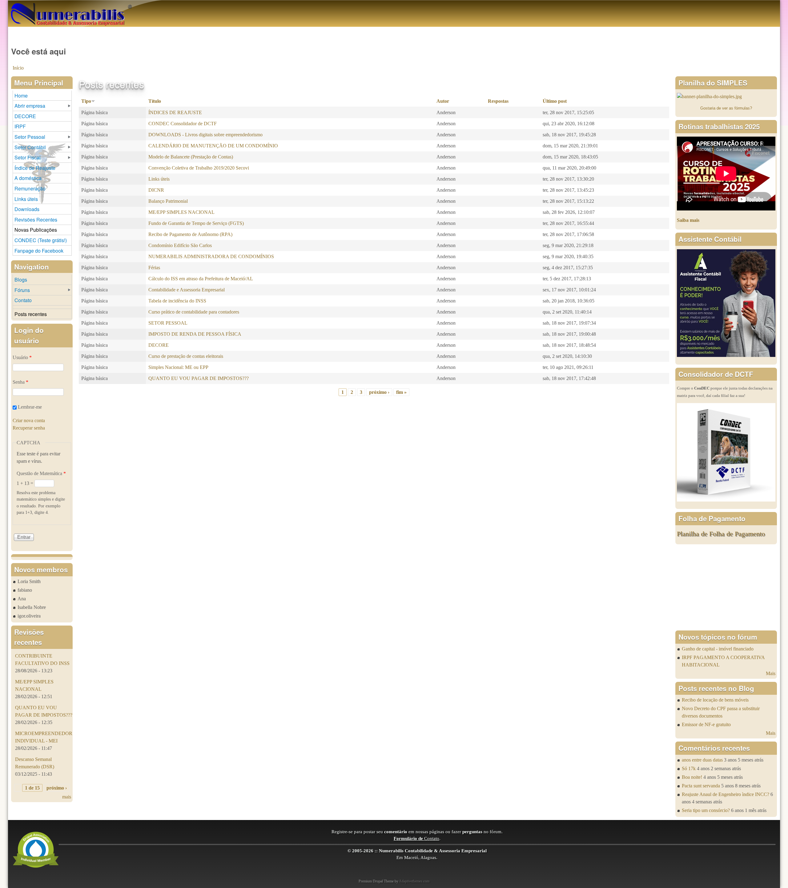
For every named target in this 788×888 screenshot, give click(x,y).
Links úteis (159, 179)
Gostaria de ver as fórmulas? (726, 108)
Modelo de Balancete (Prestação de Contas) (190, 156)
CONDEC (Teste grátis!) (40, 240)
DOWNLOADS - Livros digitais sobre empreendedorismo (205, 134)
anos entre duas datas (702, 759)
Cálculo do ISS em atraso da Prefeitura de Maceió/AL (200, 278)
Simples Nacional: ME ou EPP (178, 367)
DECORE (158, 345)
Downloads (26, 209)
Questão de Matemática (41, 473)
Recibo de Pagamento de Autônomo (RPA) (190, 234)
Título (154, 101)
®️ (130, 6)
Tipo (86, 101)
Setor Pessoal (29, 136)
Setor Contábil (30, 147)
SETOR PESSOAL (167, 323)
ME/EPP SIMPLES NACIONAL (181, 212)
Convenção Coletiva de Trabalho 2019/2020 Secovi (198, 167)
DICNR (156, 190)
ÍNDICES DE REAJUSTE (175, 112)
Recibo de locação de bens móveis (715, 699)
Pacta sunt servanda (701, 785)
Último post (555, 101)
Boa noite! (692, 777)
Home (21, 95)
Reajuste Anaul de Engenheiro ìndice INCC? (725, 794)
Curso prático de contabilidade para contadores (193, 311)
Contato (23, 300)
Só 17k (689, 768)
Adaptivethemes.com (414, 881)
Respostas (498, 101)
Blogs (20, 279)
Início (18, 67)
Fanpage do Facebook (38, 250)
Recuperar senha (29, 427)
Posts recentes (30, 314)
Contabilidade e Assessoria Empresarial (186, 289)
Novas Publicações (35, 229)
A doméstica (28, 178)
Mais (770, 673)
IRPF (20, 126)
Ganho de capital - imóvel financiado (718, 648)
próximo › (379, 392)
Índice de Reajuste (34, 167)
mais (66, 796)
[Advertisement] (726, 587)
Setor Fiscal (27, 157)
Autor (442, 101)
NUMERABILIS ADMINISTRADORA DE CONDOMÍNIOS (211, 256)
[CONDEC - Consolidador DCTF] (726, 499)
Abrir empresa (29, 105)
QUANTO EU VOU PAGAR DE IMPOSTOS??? (198, 378)
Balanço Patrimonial (168, 201)
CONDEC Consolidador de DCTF (182, 123)
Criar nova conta (29, 420)
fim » (401, 392)
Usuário (22, 357)
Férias (154, 267)
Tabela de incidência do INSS (177, 300)
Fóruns (22, 290)
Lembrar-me (30, 407)
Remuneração (30, 188)
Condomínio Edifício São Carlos (180, 245)
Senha (20, 382)
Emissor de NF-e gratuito (706, 724)
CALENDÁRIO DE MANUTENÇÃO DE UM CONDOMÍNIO (213, 145)
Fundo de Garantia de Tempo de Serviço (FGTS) (196, 223)
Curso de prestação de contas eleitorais (185, 356)
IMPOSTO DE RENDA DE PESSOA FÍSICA (194, 334)
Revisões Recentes (35, 219)
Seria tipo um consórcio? (706, 810)
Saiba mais (688, 220)
